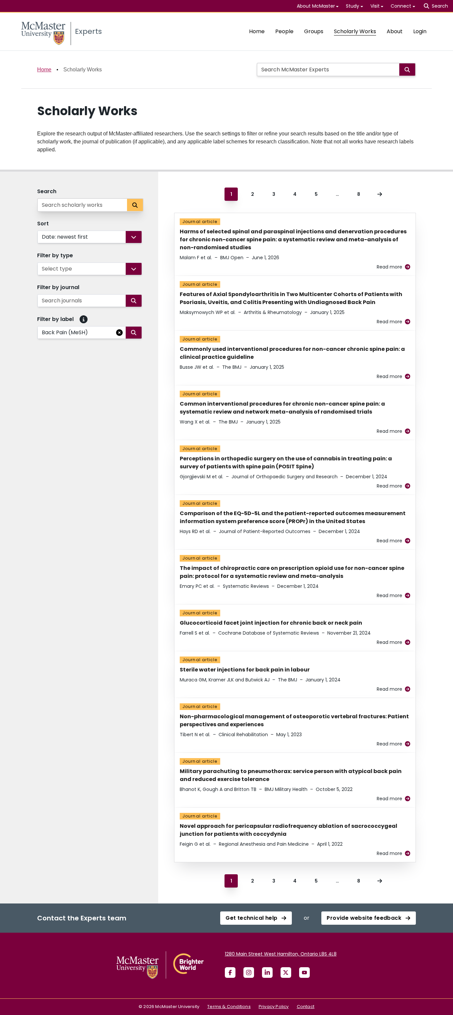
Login (419, 31)
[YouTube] (304, 972)
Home (257, 31)
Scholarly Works (355, 31)
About (395, 31)
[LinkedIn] (267, 972)
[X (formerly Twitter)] (286, 972)
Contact (305, 1006)
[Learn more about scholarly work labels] (84, 319)
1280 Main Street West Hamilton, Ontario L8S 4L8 (281, 954)
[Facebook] (230, 972)
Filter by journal (58, 287)
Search (46, 191)
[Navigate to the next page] (379, 194)
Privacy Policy (274, 1006)
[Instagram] (248, 972)
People (284, 31)
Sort (43, 223)
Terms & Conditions (229, 1006)
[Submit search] (407, 69)
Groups (313, 31)
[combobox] (42, 237)
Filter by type (55, 255)
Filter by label (55, 319)
